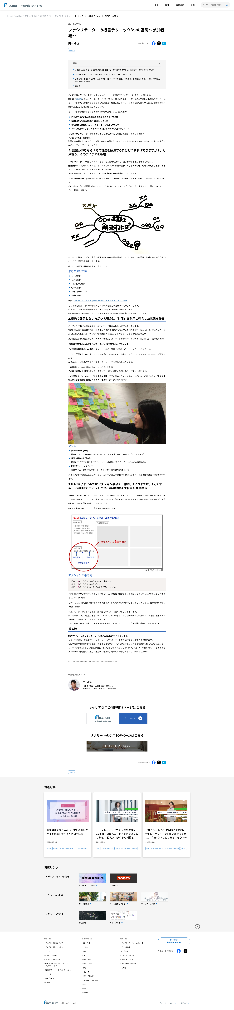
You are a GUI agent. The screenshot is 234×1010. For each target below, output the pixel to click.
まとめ (77, 86)
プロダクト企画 (31, 16)
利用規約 (184, 1003)
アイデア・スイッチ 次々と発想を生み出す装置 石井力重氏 (100, 300)
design (72, 50)
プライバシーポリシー (166, 1003)
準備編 (79, 98)
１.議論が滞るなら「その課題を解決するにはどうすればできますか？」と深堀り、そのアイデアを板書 (114, 70)
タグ (156, 4)
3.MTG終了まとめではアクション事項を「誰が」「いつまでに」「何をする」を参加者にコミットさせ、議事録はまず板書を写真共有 (117, 80)
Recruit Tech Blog (14, 16)
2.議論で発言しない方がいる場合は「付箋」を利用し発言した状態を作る (103, 74)
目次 (75, 63)
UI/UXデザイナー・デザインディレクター (56, 16)
